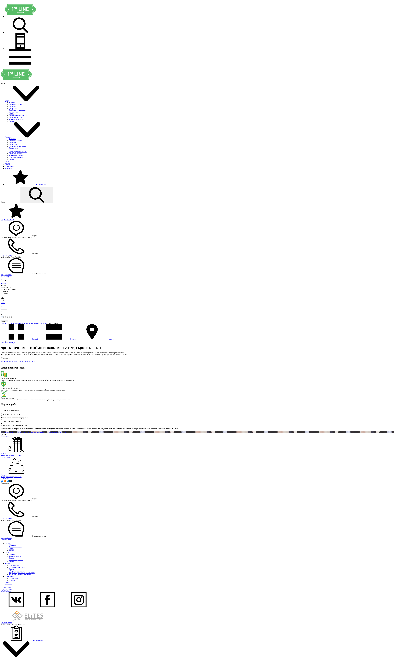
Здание (11, 121)
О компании (9, 166)
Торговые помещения (16, 119)
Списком (73, 339)
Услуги (7, 163)
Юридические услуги (16, 571)
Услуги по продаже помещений (20, 574)
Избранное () (41, 184)
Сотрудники (13, 578)
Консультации (14, 565)
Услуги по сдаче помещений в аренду (22, 573)
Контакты (8, 168)
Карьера (12, 580)
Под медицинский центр (18, 115)
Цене (6, 343)
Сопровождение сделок (17, 567)
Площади (12, 343)
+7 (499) (7, 220)
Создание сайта (6, 623)
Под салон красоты (16, 104)
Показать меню (6, 540)
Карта (7, 161)
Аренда (7, 101)
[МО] (3, 297)
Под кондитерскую (15, 117)
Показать (4, 321)
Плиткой (35, 339)
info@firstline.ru (6, 275)
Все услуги (5, 436)
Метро (3, 303)
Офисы (11, 114)
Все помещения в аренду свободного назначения (18, 361)
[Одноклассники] (5, 481)
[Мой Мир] (8, 481)
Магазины (12, 102)
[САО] (3, 299)
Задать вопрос (6, 276)
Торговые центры (15, 547)
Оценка (11, 569)
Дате (2, 343)
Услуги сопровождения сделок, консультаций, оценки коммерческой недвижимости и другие (33, 432)
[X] (10, 481)
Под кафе (12, 106)
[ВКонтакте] (2, 481)
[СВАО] (3, 301)
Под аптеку (13, 108)
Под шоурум (13, 112)
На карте (110, 339)
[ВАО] (3, 295)
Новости (8, 165)
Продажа (8, 137)
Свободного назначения (17, 110)
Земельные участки (16, 157)
